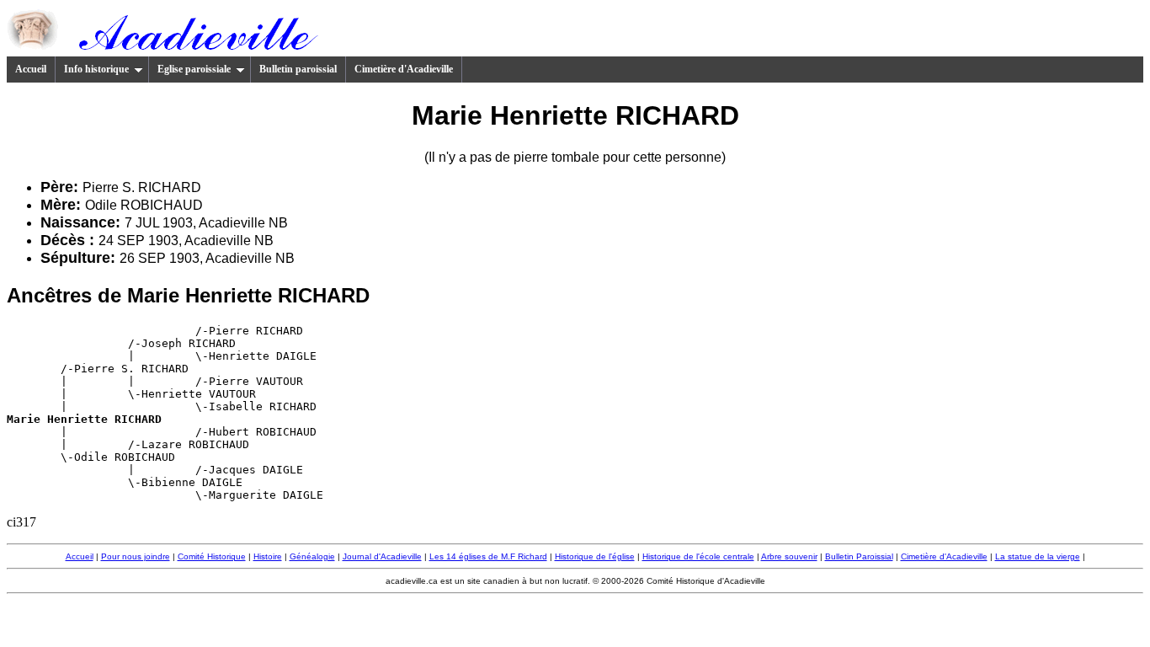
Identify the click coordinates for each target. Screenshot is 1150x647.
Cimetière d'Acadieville (403, 69)
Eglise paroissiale (194, 69)
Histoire (267, 556)
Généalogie (312, 556)
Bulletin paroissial (298, 69)
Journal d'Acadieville (382, 556)
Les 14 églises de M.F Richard (488, 556)
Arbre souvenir (789, 556)
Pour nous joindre (135, 556)
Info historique (96, 69)
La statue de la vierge (1037, 556)
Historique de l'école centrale (698, 556)
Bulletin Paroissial (859, 556)
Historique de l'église (595, 556)
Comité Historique (212, 556)
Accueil (30, 69)
